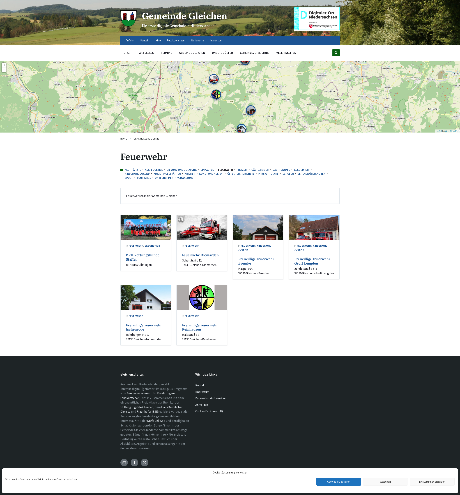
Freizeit (242, 169)
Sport (129, 178)
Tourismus (144, 178)
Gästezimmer (260, 169)
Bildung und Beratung (182, 169)
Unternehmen (164, 178)
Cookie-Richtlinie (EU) (209, 411)
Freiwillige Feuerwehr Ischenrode (144, 327)
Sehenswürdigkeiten (311, 173)
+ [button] (4, 65)
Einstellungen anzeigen (432, 481)
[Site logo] (128, 25)
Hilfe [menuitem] (158, 40)
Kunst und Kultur (211, 173)
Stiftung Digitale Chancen (136, 407)
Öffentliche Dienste (240, 173)
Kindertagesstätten (167, 173)
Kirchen (190, 173)
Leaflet (439, 130)
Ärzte (137, 169)
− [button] (4, 70)
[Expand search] (336, 52)
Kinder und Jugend (137, 173)
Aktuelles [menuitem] (146, 53)
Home (123, 138)
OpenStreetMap (452, 130)
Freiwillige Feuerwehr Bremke (256, 261)
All (127, 169)
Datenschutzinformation (210, 398)
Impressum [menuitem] (216, 40)
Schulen (288, 173)
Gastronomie (281, 169)
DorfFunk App (156, 421)
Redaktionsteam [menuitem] (176, 40)
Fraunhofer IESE (147, 412)
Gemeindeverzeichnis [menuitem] (254, 53)
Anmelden (201, 404)
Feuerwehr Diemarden (200, 255)
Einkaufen (207, 169)
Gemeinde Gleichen (184, 16)
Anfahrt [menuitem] (130, 40)
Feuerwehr (135, 245)
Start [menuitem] (128, 53)
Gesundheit (301, 169)
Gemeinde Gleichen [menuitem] (192, 53)
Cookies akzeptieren (338, 481)
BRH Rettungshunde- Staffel (143, 257)
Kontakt (200, 385)
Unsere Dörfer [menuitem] (222, 53)
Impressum (202, 391)
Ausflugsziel (154, 169)
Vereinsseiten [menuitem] (286, 53)
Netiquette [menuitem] (197, 40)
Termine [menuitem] (166, 53)
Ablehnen (385, 481)
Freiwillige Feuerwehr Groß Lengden (312, 261)
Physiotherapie (268, 173)
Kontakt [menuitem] (145, 40)
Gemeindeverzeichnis (146, 138)
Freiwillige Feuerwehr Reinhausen (200, 327)
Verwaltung (185, 178)
